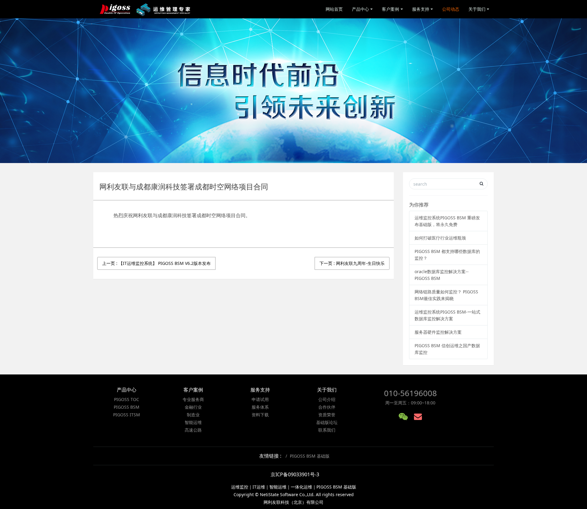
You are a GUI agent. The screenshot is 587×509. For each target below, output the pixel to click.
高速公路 (193, 430)
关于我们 (476, 9)
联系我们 (326, 430)
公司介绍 (326, 399)
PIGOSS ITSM (126, 415)
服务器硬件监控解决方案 (438, 332)
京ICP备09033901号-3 (295, 474)
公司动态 (450, 9)
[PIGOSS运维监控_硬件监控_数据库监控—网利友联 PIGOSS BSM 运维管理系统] (145, 9)
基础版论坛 (327, 422)
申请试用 (260, 399)
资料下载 (260, 415)
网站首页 (334, 9)
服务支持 (420, 9)
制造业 (193, 415)
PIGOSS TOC (126, 399)
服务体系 (260, 407)
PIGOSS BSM (126, 407)
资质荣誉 (326, 415)
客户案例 (390, 9)
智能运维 (193, 422)
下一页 (352, 263)
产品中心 (360, 9)
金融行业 (193, 407)
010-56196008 (410, 393)
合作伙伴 (326, 407)
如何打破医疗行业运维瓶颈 (440, 238)
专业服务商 (193, 399)
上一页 (156, 263)
